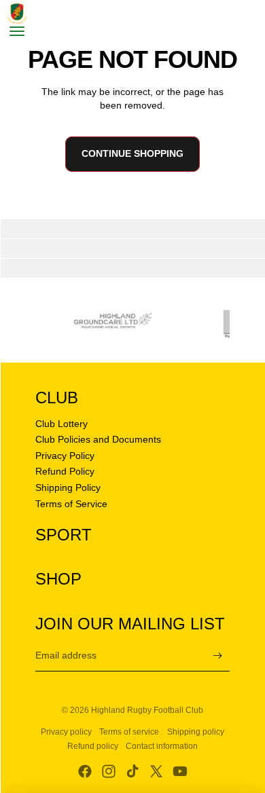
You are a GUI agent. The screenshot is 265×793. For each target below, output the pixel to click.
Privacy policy (66, 732)
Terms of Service (71, 503)
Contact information (162, 746)
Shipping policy (195, 732)
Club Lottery (61, 423)
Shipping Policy (68, 487)
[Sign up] (218, 655)
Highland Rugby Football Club (147, 710)
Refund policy (92, 746)
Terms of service (129, 732)
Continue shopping (132, 153)
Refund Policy (64, 471)
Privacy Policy (64, 455)
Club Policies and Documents (98, 439)
